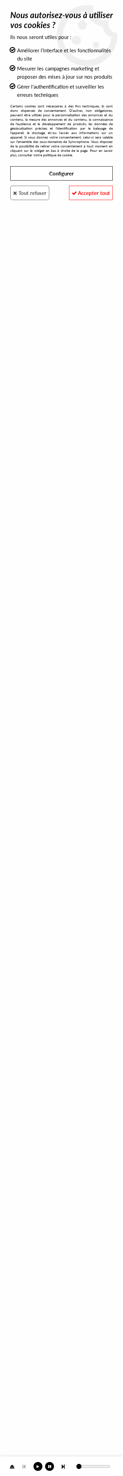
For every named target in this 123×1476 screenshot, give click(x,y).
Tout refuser (31, 193)
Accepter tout (93, 193)
